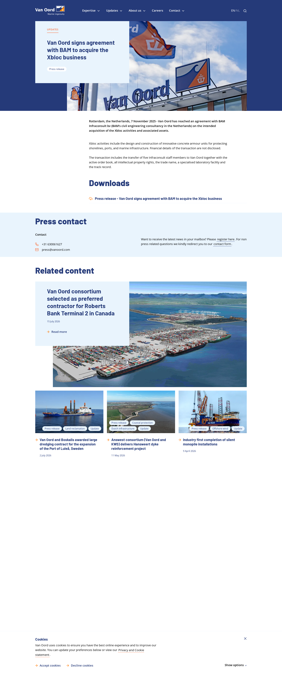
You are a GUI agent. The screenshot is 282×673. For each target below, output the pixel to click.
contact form (222, 244)
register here (225, 239)
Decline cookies (82, 665)
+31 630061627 (52, 244)
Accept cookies (50, 665)
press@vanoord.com (56, 250)
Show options (234, 665)
